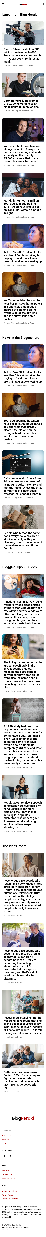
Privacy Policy (7, 1195)
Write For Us (6, 1136)
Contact (5, 1143)
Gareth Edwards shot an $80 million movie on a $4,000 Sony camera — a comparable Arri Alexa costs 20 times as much (22, 55)
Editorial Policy (7, 1174)
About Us (5, 1171)
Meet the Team (8, 1178)
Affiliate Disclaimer (9, 1191)
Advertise (5, 1139)
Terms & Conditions (10, 1199)
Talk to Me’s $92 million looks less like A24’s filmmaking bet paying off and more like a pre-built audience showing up (23, 256)
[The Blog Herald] (23, 4)
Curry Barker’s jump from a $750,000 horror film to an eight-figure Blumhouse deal (21, 104)
